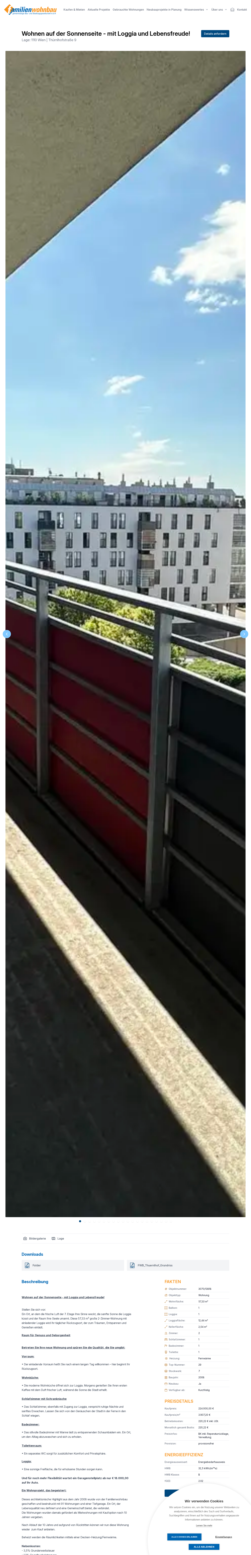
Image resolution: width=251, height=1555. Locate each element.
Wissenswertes (194, 9)
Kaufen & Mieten (74, 9)
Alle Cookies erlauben (184, 1537)
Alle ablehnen (204, 1547)
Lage (61, 1238)
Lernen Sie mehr (204, 1525)
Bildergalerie (37, 1238)
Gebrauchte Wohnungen (128, 9)
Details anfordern (215, 33)
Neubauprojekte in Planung (164, 9)
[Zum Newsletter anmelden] (232, 10)
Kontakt (242, 9)
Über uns (217, 9)
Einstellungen (223, 1537)
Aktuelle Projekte (99, 9)
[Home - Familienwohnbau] (30, 9)
